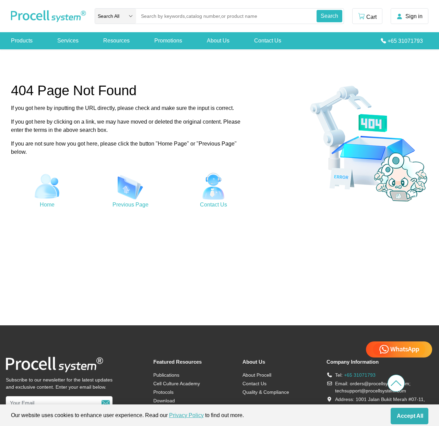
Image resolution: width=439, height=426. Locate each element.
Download (164, 400)
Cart (371, 17)
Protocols (163, 392)
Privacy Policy (186, 415)
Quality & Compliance (265, 392)
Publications (166, 375)
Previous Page (130, 205)
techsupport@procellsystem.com (370, 390)
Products (22, 40)
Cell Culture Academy (176, 383)
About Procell (256, 375)
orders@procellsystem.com (379, 383)
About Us (218, 40)
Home (47, 205)
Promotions (168, 40)
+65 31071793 (405, 41)
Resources (116, 40)
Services (68, 40)
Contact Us (267, 40)
